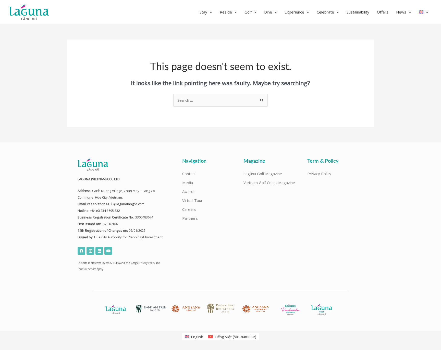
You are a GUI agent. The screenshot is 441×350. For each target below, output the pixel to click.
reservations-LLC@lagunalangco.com (115, 204)
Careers (189, 209)
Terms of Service (87, 269)
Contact (189, 173)
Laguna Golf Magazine (262, 173)
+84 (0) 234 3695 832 (105, 210)
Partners (190, 218)
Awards (188, 191)
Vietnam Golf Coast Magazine (269, 182)
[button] (206, 12)
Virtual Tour (192, 200)
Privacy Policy (147, 263)
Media (187, 182)
